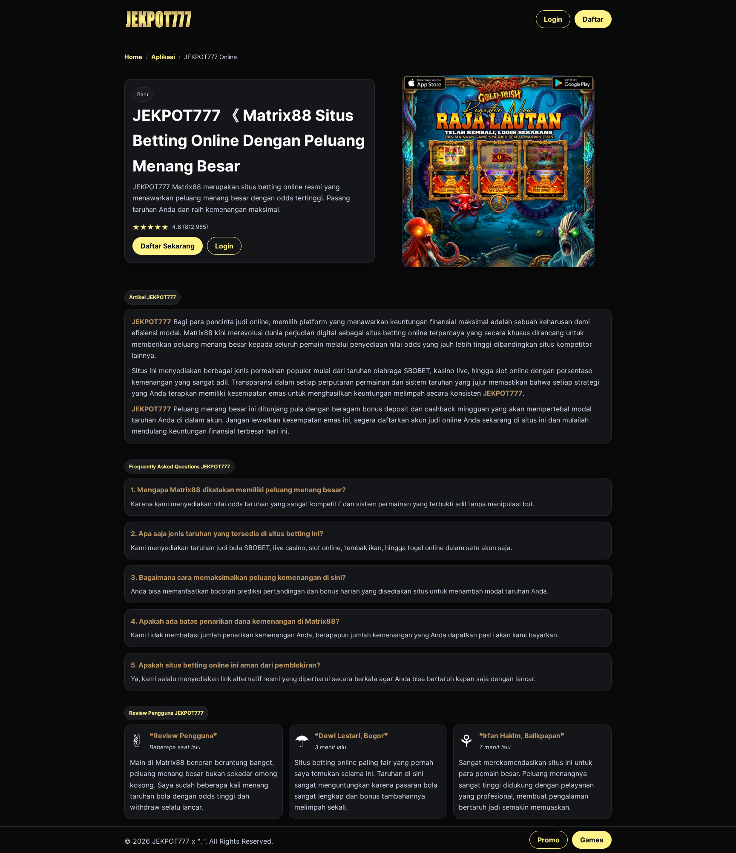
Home (133, 56)
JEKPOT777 (151, 321)
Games (592, 840)
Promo (549, 840)
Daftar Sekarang (168, 246)
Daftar (593, 19)
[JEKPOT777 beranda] (158, 19)
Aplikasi (163, 56)
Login (553, 19)
